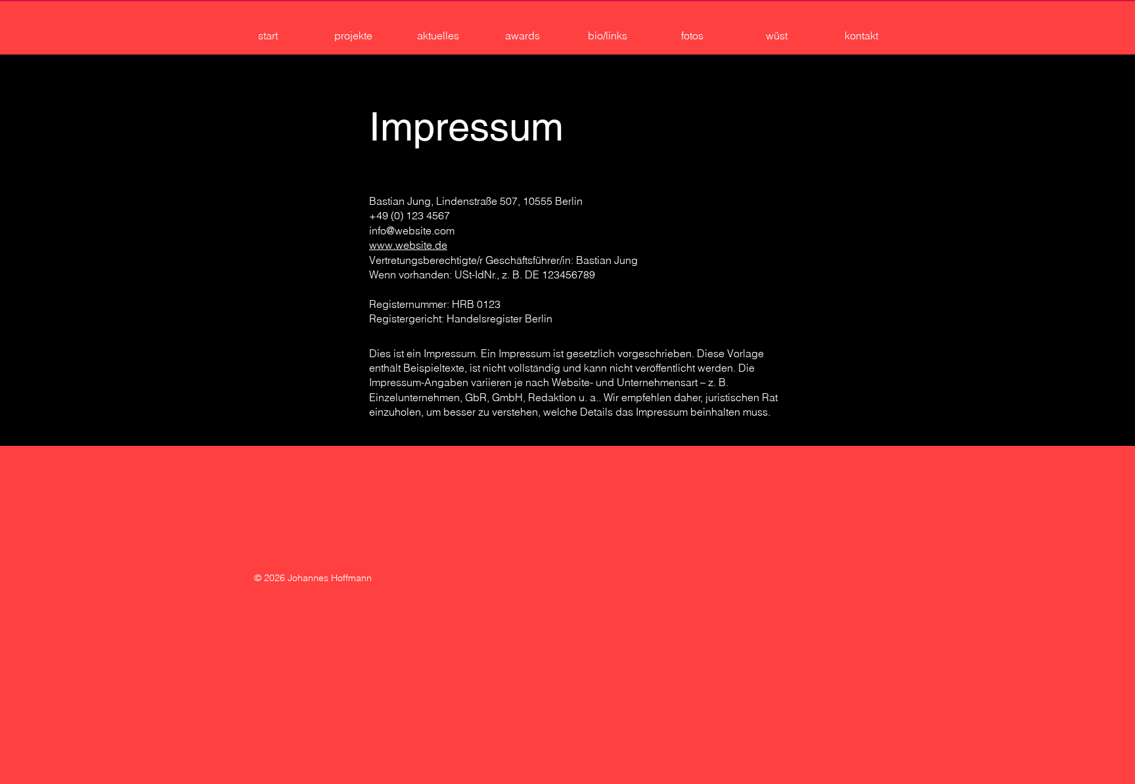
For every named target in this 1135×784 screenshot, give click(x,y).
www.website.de (408, 244)
